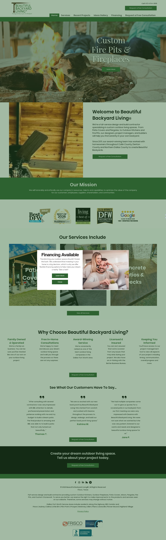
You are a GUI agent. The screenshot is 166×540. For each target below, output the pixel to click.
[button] (60, 282)
